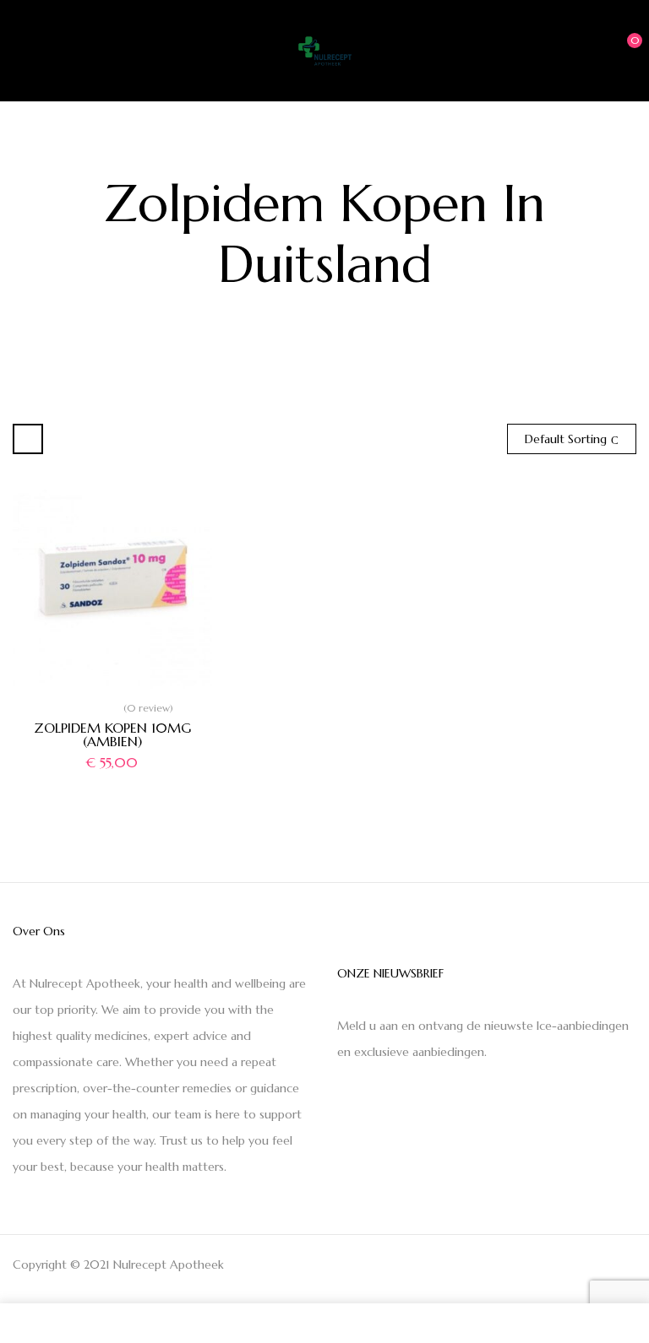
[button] (621, 49)
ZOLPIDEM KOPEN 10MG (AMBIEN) (112, 734)
